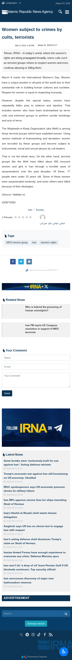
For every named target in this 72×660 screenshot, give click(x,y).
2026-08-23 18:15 (15, 534)
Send (7, 393)
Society (40, 209)
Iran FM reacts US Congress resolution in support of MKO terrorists (42, 329)
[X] (21, 635)
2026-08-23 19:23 (15, 521)
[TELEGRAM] (27, 635)
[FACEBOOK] (44, 635)
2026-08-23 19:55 (15, 508)
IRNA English (30, 12)
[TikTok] (39, 635)
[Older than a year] (13, 311)
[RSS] (50, 635)
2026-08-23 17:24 (15, 547)
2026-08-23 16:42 (15, 573)
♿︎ (63, 651)
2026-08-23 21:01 (15, 468)
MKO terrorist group (17, 242)
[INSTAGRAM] (33, 635)
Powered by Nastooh (37, 657)
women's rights (49, 242)
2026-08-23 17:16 (15, 560)
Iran (30, 209)
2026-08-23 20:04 (15, 482)
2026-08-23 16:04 (15, 586)
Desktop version (36, 623)
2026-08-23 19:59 (15, 495)
